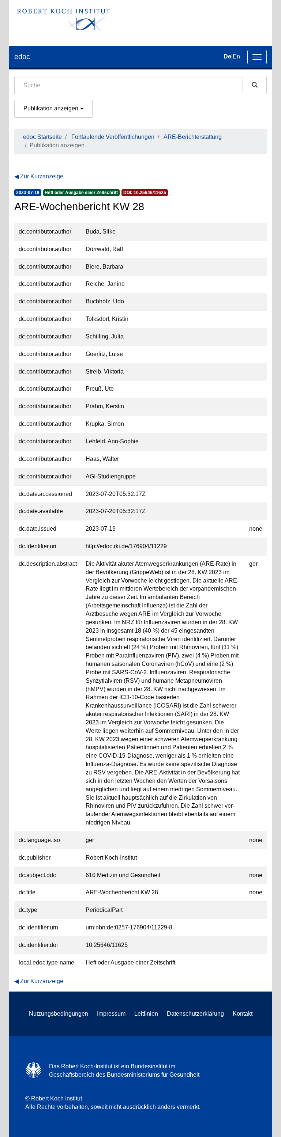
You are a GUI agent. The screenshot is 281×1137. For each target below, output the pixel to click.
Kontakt (242, 1014)
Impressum (111, 1014)
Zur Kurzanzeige (41, 176)
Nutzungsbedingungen (58, 1014)
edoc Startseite (42, 137)
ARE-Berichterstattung (193, 137)
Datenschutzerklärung (195, 1014)
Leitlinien (146, 1014)
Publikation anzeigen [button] (51, 108)
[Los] (255, 85)
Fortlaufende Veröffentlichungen (112, 137)
